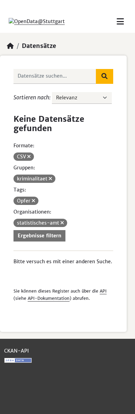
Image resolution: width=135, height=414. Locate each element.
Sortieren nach (31, 97)
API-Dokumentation (49, 298)
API (103, 291)
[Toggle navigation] (120, 21)
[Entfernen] (28, 157)
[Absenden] (104, 76)
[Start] (10, 46)
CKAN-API (16, 351)
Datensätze (39, 46)
